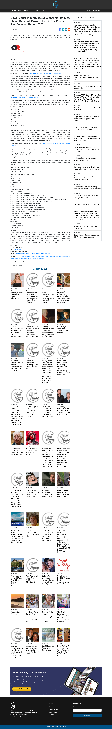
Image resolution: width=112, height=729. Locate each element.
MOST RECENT (23, 10)
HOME (14, 10)
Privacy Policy (53, 709)
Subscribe (87, 715)
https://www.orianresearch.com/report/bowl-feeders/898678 (33, 253)
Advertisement (53, 712)
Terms (51, 707)
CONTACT (44, 10)
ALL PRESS (34, 10)
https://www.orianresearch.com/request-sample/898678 (45, 73)
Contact (51, 714)
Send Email (18, 249)
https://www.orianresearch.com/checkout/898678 (24, 97)
